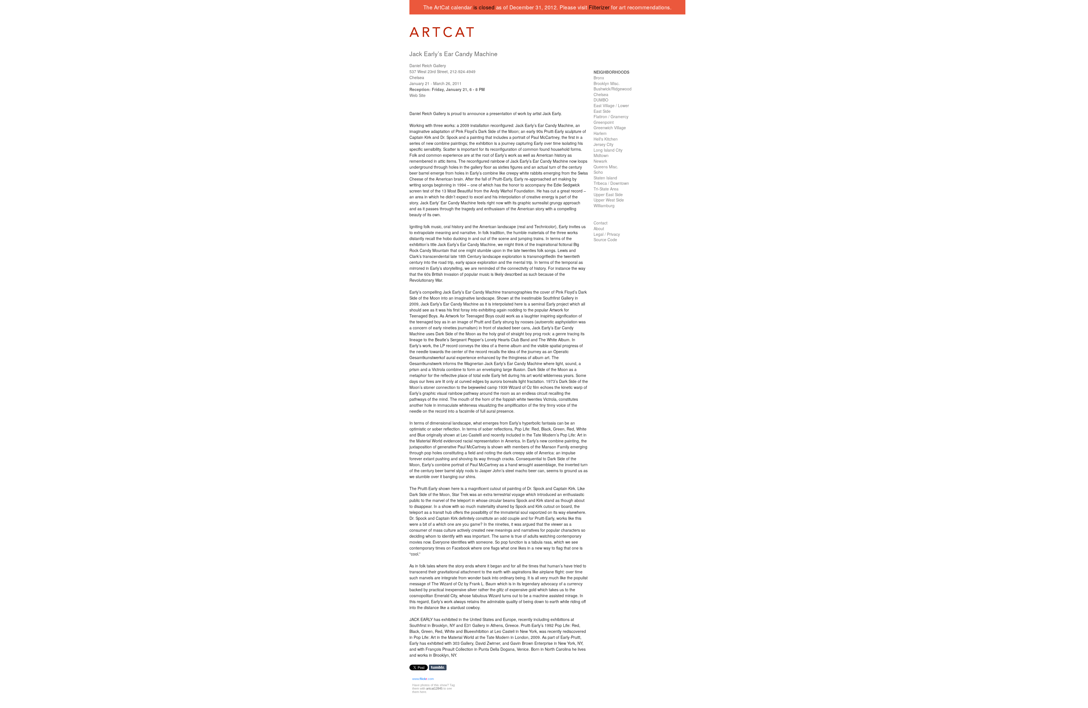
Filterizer (599, 7)
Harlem (600, 133)
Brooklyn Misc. (607, 83)
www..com (423, 679)
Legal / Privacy (607, 234)
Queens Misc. (606, 166)
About (599, 228)
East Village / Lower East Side (611, 108)
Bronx (599, 77)
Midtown (601, 155)
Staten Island (605, 178)
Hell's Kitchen (606, 139)
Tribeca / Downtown (611, 183)
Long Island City (608, 150)
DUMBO (601, 100)
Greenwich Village (610, 127)
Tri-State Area (606, 189)
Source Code (605, 239)
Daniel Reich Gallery (427, 65)
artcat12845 (434, 688)
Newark (600, 161)
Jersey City (603, 144)
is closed (484, 7)
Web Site (417, 95)
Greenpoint (604, 122)
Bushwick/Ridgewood (613, 89)
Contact (600, 223)
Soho (598, 172)
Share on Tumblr (439, 668)
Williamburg (604, 205)
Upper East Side (608, 194)
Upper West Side (609, 200)
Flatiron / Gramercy (611, 116)
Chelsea (601, 94)
